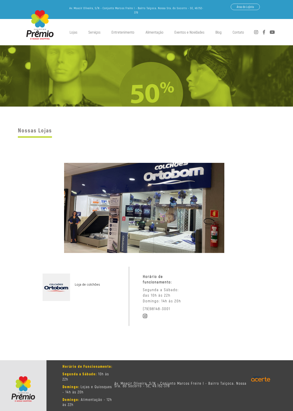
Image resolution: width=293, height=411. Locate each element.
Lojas (73, 32)
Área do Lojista (245, 7)
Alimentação (154, 32)
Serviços (94, 32)
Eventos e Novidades (189, 32)
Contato (238, 32)
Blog (218, 32)
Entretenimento (122, 32)
